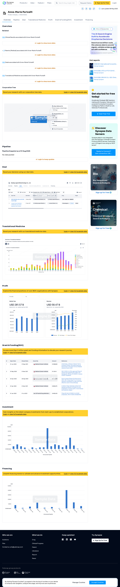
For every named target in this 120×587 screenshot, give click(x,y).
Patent (34, 547)
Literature (35, 551)
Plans (49, 3)
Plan (3, 543)
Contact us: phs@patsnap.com (12, 547)
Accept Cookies (97, 582)
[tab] (7, 20)
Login (114, 3)
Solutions (5, 540)
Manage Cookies (78, 582)
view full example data (78, 92)
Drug (33, 540)
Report (34, 555)
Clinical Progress (37, 543)
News (34, 558)
